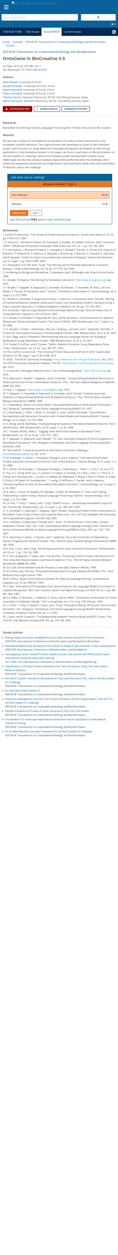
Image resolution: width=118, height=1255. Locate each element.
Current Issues (72, 31)
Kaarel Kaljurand (12, 89)
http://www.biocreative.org (18, 454)
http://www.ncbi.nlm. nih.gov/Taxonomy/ (77, 359)
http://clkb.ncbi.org (95, 370)
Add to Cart (19, 212)
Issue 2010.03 (51, 31)
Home (6, 42)
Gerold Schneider (12, 86)
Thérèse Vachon (12, 97)
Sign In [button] (72, 184)
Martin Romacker (13, 101)
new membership (58, 219)
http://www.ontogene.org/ (91, 280)
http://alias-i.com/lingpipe (42, 389)
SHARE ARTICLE (48, 108)
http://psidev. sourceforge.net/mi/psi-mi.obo (87, 363)
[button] (113, 24)
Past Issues (32, 31)
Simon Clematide (12, 93)
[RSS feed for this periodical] (114, 32)
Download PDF (19, 108)
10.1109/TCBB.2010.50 (34, 69)
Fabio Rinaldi (10, 82)
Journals (17, 42)
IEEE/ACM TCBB (12, 31)
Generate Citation (75, 108)
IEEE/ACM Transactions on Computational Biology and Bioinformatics (66, 42)
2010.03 (10, 45)
